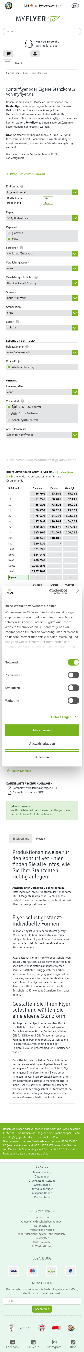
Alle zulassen (42, 730)
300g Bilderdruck (17, 218)
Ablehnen (42, 757)
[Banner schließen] (77, 591)
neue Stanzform (16, 298)
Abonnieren (42, 1309)
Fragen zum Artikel (20, 771)
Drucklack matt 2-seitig (21, 283)
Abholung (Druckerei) (24, 420)
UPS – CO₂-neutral (29, 407)
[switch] (75, 5)
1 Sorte (11, 327)
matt (14, 238)
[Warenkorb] (8, 53)
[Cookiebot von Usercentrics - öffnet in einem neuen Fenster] (54, 591)
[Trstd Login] (78, 5)
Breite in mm (15, 198)
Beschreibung (20, 838)
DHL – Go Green (28, 413)
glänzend (17, 233)
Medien (40, 838)
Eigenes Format (16, 192)
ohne (10, 268)
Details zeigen (61, 717)
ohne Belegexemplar (19, 352)
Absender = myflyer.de (20, 434)
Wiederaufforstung (22, 367)
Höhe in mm (14, 202)
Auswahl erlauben (42, 743)
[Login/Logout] (35, 53)
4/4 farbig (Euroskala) (20, 253)
